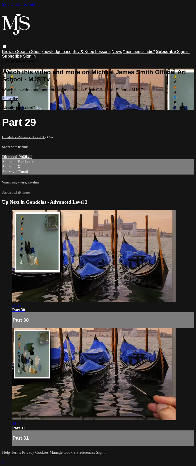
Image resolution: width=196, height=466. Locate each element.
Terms (16, 452)
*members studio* (139, 51)
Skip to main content (18, 4)
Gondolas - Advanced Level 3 (23, 137)
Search (24, 51)
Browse (9, 51)
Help (6, 452)
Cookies (42, 452)
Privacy (28, 452)
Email (27, 157)
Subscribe (10, 98)
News (117, 51)
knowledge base (56, 51)
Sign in (183, 51)
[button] (4, 46)
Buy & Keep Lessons (91, 51)
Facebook (10, 157)
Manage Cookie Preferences (73, 452)
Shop (36, 51)
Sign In (29, 56)
